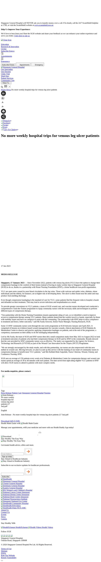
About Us (5, 510)
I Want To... (6, 83)
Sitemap (4, 551)
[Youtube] (4, 536)
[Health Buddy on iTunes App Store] (10, 434)
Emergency (38, 65)
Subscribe (5, 477)
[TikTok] (9, 536)
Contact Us (5, 512)
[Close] (2, 560)
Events (3, 514)
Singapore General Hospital (33, 393)
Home (3, 90)
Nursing (47, 393)
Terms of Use (6, 549)
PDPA (3, 553)
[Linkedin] (12, 536)
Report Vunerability (8, 558)
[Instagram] (7, 536)
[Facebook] (2, 536)
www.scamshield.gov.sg (43, 25)
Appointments (24, 65)
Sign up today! (7, 456)
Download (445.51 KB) (10, 421)
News (8, 90)
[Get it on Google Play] (28, 434)
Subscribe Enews (8, 65)
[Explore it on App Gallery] (47, 434)
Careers (4, 519)
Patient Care (17, 393)
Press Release (6, 393)
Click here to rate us (22, 36)
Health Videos (47, 527)
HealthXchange (21, 527)
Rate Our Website (8, 555)
